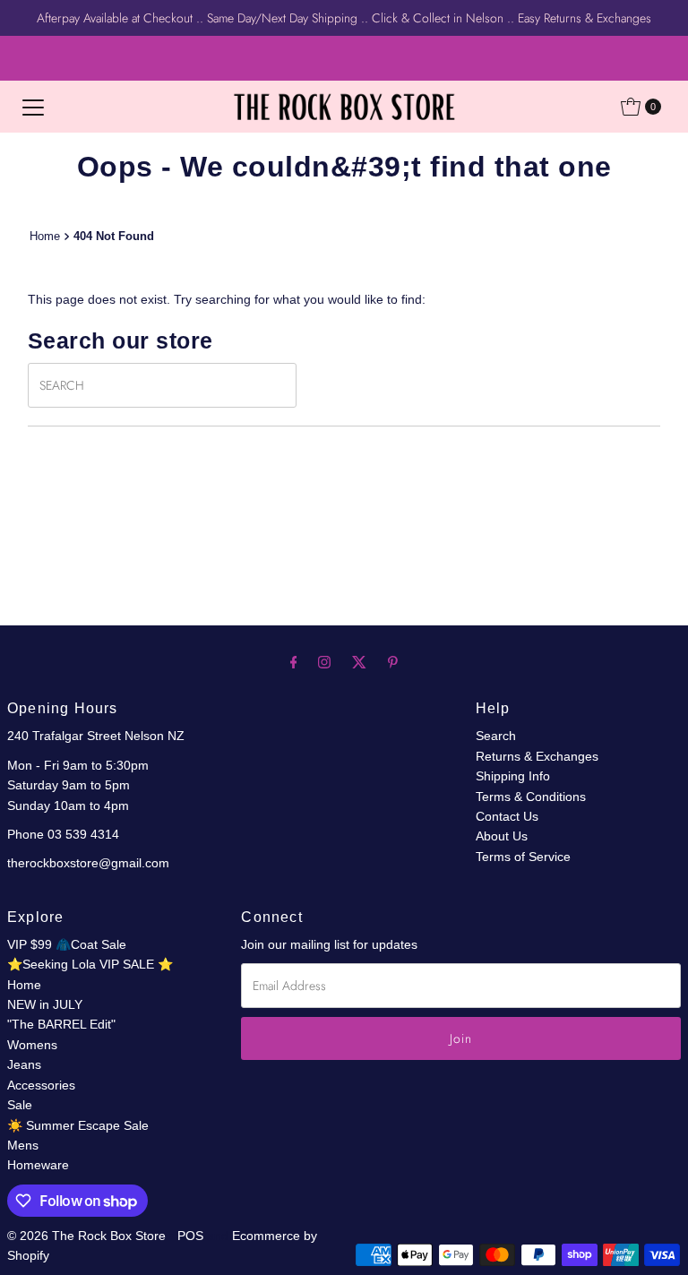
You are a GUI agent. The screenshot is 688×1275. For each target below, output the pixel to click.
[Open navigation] (33, 106)
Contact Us (507, 816)
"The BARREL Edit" (61, 1024)
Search (496, 735)
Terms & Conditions (531, 796)
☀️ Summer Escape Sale (78, 1125)
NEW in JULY (44, 1004)
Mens (23, 1145)
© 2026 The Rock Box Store (88, 1235)
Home (45, 236)
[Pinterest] (393, 662)
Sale (19, 1105)
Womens (32, 1045)
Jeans (24, 1064)
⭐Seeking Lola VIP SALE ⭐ (90, 964)
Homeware (38, 1165)
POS (190, 1235)
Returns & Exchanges (537, 756)
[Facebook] (293, 662)
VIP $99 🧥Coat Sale (66, 944)
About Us (502, 836)
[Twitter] (359, 662)
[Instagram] (324, 662)
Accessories (41, 1085)
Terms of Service (523, 856)
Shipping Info (513, 776)
